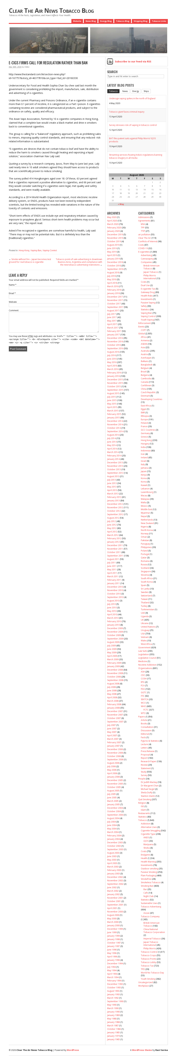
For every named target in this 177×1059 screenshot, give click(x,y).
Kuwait (144, 485)
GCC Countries (148, 429)
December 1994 (115, 963)
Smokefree (146, 878)
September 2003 (115, 849)
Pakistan (145, 540)
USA (143, 633)
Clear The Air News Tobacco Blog (51, 10)
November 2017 (115, 300)
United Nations (148, 626)
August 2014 (113, 434)
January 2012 (113, 541)
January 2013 (113, 500)
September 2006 (115, 759)
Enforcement (144, 323)
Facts (143, 737)
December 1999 (115, 928)
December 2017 (115, 296)
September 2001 (115, 904)
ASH (143, 671)
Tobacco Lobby (148, 962)
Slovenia (145, 574)
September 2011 (115, 555)
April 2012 (112, 531)
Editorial (145, 733)
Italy (143, 464)
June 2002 (112, 887)
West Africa (146, 644)
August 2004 (113, 818)
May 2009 (112, 652)
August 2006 (113, 762)
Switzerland (146, 595)
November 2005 (115, 783)
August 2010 (113, 600)
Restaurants (144, 813)
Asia (143, 347)
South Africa (147, 578)
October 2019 (114, 241)
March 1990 (113, 1008)
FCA (143, 685)
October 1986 (114, 1029)
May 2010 (112, 611)
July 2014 (111, 438)
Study (143, 771)
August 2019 (113, 244)
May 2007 (112, 732)
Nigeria (144, 526)
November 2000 (115, 911)
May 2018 (112, 279)
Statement (146, 768)
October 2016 (114, 344)
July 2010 (111, 604)
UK (142, 619)
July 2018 (111, 276)
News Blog (91, 21)
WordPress (73, 1050)
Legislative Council (147, 657)
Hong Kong (24, 250)
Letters (144, 747)
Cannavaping (147, 258)
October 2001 (114, 901)
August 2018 (113, 272)
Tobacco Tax (147, 965)
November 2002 (115, 880)
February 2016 (114, 372)
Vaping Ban (35, 250)
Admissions (144, 217)
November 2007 (115, 714)
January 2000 (113, 925)
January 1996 (113, 960)
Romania (145, 561)
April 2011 (112, 573)
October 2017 (114, 303)
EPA (143, 682)
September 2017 (115, 307)
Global (141, 333)
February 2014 (114, 455)
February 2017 (114, 331)
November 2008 (115, 673)
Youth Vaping (147, 319)
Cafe (145, 892)
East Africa (146, 405)
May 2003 (112, 859)
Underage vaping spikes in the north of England (132, 98)
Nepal (144, 516)
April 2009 (112, 655)
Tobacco (142, 820)
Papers (141, 716)
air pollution (144, 234)
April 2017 (112, 324)
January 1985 (113, 1032)
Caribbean (146, 385)
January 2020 (113, 231)
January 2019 (113, 258)
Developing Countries (151, 399)
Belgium (145, 368)
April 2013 (112, 490)
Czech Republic (148, 392)
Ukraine (144, 623)
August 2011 (113, 559)
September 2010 (115, 597)
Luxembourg (147, 492)
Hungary (145, 443)
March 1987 (113, 1025)
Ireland (144, 457)
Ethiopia (145, 416)
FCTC (145, 709)
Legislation (143, 654)
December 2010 (115, 586)
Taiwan (144, 599)
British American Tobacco (151, 267)
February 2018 (114, 289)
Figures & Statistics (150, 740)
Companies (146, 262)
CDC (143, 675)
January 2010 (113, 624)
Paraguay (145, 543)
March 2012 (113, 535)
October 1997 (114, 942)
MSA (143, 224)
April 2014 (112, 448)
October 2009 (114, 635)
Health (144, 858)
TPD (143, 969)
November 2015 (115, 383)
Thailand (145, 602)
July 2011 (111, 562)
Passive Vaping (148, 302)
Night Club (148, 896)
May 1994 (112, 970)
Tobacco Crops (148, 955)
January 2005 (113, 804)
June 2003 (112, 856)
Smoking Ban (147, 885)
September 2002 (115, 883)
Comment (13, 310)
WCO (143, 702)
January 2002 (113, 894)
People (141, 778)
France (144, 426)
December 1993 (115, 984)
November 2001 (115, 897)
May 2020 (112, 217)
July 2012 (111, 521)
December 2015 (115, 379)
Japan (143, 471)
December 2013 (115, 462)
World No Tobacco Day (152, 972)
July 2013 (111, 479)
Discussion (146, 730)
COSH (144, 678)
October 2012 (114, 510)
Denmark (145, 395)
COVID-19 (143, 248)
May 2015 (112, 403)
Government (144, 647)
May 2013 (112, 486)
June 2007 (112, 728)
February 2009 (114, 662)
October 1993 (114, 987)
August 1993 (113, 991)
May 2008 (112, 694)
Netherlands (147, 519)
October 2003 (114, 845)
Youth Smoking (148, 978)
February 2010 (114, 621)
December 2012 (115, 504)
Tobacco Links (159, 21)
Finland (144, 422)
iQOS (145, 840)
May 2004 (112, 828)
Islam (143, 809)
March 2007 (113, 738)
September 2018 (115, 269)
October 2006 (114, 756)
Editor (27, 67)
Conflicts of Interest (147, 241)
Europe (144, 419)
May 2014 (112, 445)
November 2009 (115, 631)
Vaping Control (50, 250)
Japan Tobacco (150, 272)
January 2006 (113, 776)
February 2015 (114, 414)
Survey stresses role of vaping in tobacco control (133, 125)
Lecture (144, 744)
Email (12, 293)
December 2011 (115, 545)
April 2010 (112, 614)
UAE (143, 612)
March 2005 (113, 801)
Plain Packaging (148, 875)
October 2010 (114, 593)
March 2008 (113, 700)
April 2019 (112, 255)
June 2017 (112, 317)
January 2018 (113, 293)
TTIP (143, 231)
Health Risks (147, 295)
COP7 (143, 330)
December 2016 (115, 338)
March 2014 (113, 452)
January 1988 (113, 1022)
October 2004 (114, 811)
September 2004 (115, 814)
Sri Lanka (145, 588)
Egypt (143, 409)
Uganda (145, 616)
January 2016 (113, 376)
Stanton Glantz (148, 796)
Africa (144, 337)
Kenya (144, 474)
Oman (144, 536)
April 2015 (112, 407)
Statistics (145, 309)
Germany (145, 433)
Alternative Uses (149, 827)
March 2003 (113, 866)
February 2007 (114, 742)
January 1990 (113, 1011)
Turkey (144, 606)
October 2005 (114, 787)
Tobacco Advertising (151, 906)
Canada (144, 381)
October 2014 (114, 427)
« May (121, 204)
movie (146, 913)
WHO (143, 706)
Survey (144, 775)
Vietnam (145, 637)
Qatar (144, 557)
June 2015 (112, 400)
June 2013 (112, 483)
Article (144, 720)
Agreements (144, 220)
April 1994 (112, 973)
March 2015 (113, 410)
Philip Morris (149, 948)
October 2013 (114, 469)
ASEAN (144, 343)
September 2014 (115, 431)
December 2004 (115, 807)
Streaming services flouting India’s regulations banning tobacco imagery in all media (135, 156)
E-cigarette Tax (148, 288)
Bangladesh (146, 364)
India (143, 447)
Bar (145, 889)
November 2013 (115, 466)
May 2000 (112, 918)
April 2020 (112, 220)
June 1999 (112, 932)
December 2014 (115, 421)
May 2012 (112, 528)
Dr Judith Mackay (149, 782)
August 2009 (113, 642)
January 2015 (113, 417)
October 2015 (114, 386)
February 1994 (114, 980)
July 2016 (111, 355)
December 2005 (115, 780)
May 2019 (112, 251)
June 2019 (112, 248)
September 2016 (115, 348)
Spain (143, 585)
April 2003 (112, 863)
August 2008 (113, 683)
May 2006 (112, 769)
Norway (144, 533)
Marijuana (148, 844)
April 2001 (112, 908)
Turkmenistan (147, 609)
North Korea (147, 530)
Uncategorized (145, 982)
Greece (144, 436)
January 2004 (113, 839)
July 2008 (111, 687)
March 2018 (113, 286)
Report (144, 757)
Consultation (147, 727)
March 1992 (113, 997)
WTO (143, 713)
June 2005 (112, 797)
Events (141, 326)
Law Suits (142, 650)
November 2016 (115, 341)
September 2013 (115, 472)
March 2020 (113, 224)
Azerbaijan (146, 357)
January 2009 (113, 666)
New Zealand (147, 523)
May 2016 (112, 362)
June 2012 (112, 524)
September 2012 (115, 514)
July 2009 (111, 645)
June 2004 (112, 825)
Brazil (143, 371)
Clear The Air (144, 237)
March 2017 (113, 327)
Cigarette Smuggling (150, 830)
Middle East (146, 509)
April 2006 (112, 773)
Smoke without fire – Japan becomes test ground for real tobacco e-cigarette (30, 260)
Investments (147, 299)
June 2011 (112, 566)
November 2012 (115, 507)
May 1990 (112, 1004)
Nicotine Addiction (147, 664)
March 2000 (113, 922)
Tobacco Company (150, 916)
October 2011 (114, 552)
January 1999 (113, 935)
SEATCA (144, 699)
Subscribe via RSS (133, 61)
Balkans (144, 361)
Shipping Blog (140, 21)
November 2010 (115, 590)
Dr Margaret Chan (149, 785)
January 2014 (113, 459)
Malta (143, 502)
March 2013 (113, 493)
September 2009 (115, 638)
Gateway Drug (148, 292)
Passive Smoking (149, 872)
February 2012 (114, 538)
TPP (143, 227)
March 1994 (113, 977)
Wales (144, 640)
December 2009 (115, 628)
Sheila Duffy (146, 792)
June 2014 (112, 441)
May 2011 (112, 569)
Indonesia (146, 450)
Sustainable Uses (149, 903)
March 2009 (113, 659)
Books (144, 723)
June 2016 (112, 358)
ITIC (143, 695)
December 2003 (115, 842)
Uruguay (145, 630)
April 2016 (112, 365)
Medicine (142, 661)
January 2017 (113, 334)
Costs (141, 244)
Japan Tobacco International (150, 943)
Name (12, 284)
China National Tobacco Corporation (154, 931)
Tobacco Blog (122, 21)
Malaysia (145, 499)
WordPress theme (142, 1050)
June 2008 (112, 690)
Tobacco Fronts (148, 958)
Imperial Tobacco (152, 938)
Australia (145, 350)
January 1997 (113, 946)
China (143, 388)
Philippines (146, 547)
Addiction (145, 823)
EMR (143, 412)
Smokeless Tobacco (150, 882)
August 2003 (113, 852)
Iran (143, 454)
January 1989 (113, 1015)
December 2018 (115, 262)
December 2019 (115, 234)
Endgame (145, 854)
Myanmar (145, 512)
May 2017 (112, 320)
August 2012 (113, 517)
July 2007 (111, 725)
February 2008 (114, 704)
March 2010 (113, 617)
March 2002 (113, 890)
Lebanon (145, 488)
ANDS (146, 837)
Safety (144, 306)
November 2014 (115, 424)
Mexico (144, 505)
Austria (144, 354)
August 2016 (113, 351)
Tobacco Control (149, 951)
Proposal (145, 754)
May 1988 (112, 1018)
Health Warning (148, 861)
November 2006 (115, 752)
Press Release (147, 751)
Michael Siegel (148, 789)
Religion (142, 802)
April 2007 (112, 735)
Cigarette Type (148, 834)
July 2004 (111, 821)
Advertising (146, 255)
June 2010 (112, 607)
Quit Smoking (144, 799)
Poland (144, 550)
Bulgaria (145, 375)
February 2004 (114, 835)
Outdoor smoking (149, 868)
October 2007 (114, 718)
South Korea (147, 581)
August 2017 (113, 310)
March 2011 (113, 576)
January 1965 (113, 1039)
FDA (143, 689)
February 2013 (114, 497)
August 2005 (113, 790)
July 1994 (111, 966)
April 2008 (112, 697)
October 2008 (114, 676)
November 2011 (115, 548)
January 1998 (113, 939)
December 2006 (115, 749)
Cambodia (146, 378)
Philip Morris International (149, 277)
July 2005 (111, 794)
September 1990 (115, 1001)
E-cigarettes (144, 251)
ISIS (142, 806)
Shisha (146, 847)
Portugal (145, 554)
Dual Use (145, 285)
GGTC (144, 692)
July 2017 (111, 314)
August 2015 (113, 393)
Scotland (145, 567)
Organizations (145, 668)
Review (144, 764)
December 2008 (115, 669)
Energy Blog (106, 21)
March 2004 (113, 832)
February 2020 (114, 227)
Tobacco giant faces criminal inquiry (126, 111)
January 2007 (113, 745)
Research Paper (148, 761)
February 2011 (114, 579)
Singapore (146, 571)
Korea (144, 478)
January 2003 (113, 873)
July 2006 (111, 766)
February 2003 (114, 870)
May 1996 (112, 953)
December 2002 (115, 877)
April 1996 (112, 956)
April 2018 (112, 282)
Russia (144, 564)
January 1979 (113, 1035)
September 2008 (115, 680)
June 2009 (112, 649)
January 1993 (113, 994)
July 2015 (111, 396)
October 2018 (114, 265)
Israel (143, 460)
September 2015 (115, 389)
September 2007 (115, 721)
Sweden (144, 592)
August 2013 (113, 476)
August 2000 (113, 915)
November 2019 (115, 237)
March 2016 (113, 369)
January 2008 (113, 707)
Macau (144, 495)
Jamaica (144, 467)
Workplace (143, 985)
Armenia (145, 340)
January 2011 (113, 583)
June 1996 (112, 949)
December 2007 (115, 711)
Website (77, 21)
